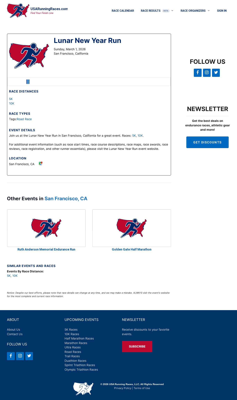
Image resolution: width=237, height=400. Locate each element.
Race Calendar (123, 10)
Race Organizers (193, 10)
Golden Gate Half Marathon (131, 249)
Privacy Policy (122, 388)
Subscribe (137, 346)
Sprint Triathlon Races (80, 365)
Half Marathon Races (79, 338)
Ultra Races (73, 347)
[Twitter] (216, 73)
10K (11, 103)
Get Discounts (207, 142)
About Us (13, 329)
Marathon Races (76, 343)
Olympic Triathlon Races (81, 369)
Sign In (222, 10)
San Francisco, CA (66, 198)
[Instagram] (207, 73)
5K (11, 99)
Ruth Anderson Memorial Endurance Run (46, 249)
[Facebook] (198, 73)
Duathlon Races (75, 360)
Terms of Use (142, 388)
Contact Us (15, 334)
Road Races (73, 352)
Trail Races (72, 356)
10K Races (72, 334)
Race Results (150, 10)
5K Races (71, 329)
